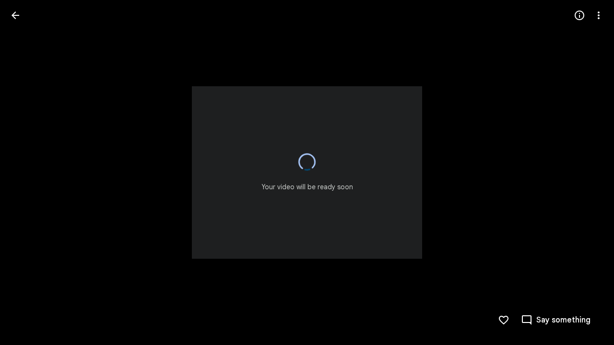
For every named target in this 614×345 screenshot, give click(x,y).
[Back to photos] (15, 15)
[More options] (598, 15)
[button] (26, 172)
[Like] (503, 320)
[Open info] (579, 15)
